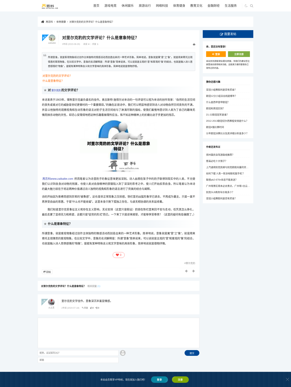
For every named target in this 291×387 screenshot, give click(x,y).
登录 (217, 54)
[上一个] (186, 271)
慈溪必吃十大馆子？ (216, 161)
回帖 (48, 272)
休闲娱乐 (128, 5)
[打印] (194, 44)
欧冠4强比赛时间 (215, 127)
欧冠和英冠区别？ (215, 108)
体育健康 (61, 21)
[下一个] (193, 271)
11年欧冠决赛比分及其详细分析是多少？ (227, 133)
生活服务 (231, 5)
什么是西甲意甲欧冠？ (218, 102)
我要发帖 (230, 34)
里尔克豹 (56, 90)
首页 (96, 5)
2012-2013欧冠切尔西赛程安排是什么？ (227, 121)
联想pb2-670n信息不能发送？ (222, 179)
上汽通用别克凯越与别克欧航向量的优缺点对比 (231, 167)
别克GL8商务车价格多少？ (220, 192)
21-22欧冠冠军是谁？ (217, 114)
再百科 (49, 21)
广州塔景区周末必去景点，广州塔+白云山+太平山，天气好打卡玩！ (241, 186)
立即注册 (239, 54)
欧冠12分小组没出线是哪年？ (221, 96)
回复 (86, 308)
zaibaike (52, 43)
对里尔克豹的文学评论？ (57, 75)
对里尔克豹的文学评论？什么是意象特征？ (91, 21)
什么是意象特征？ (53, 80)
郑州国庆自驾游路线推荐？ (220, 154)
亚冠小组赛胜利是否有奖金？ (221, 89)
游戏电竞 (110, 5)
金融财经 (213, 5)
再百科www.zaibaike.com (57, 178)
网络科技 (162, 5)
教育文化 (196, 5)
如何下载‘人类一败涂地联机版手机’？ (225, 173)
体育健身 (179, 5)
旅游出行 (145, 5)
